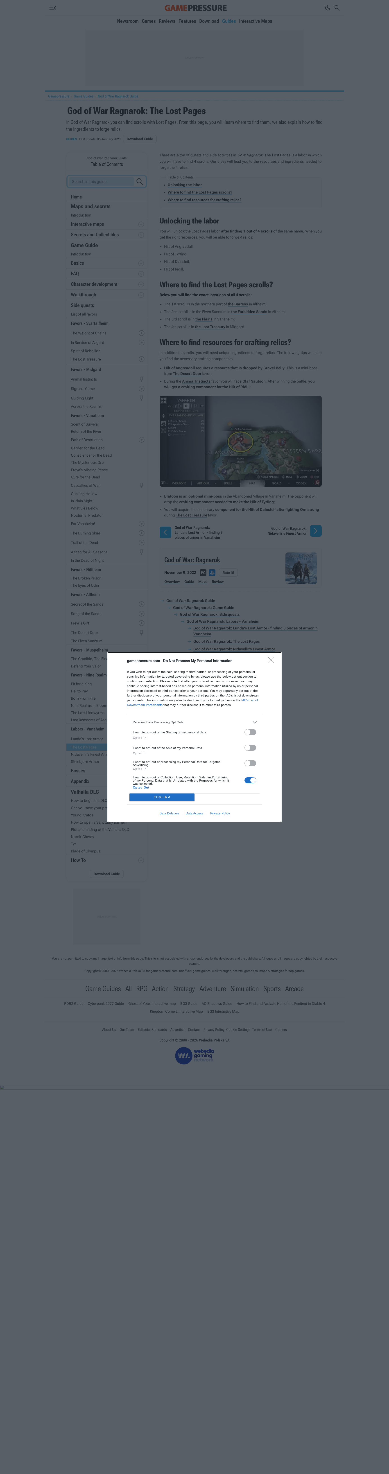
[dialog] (194, 737)
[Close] (272, 661)
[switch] (250, 732)
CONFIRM (162, 797)
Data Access (194, 813)
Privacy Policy (220, 813)
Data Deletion (169, 813)
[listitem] (194, 722)
